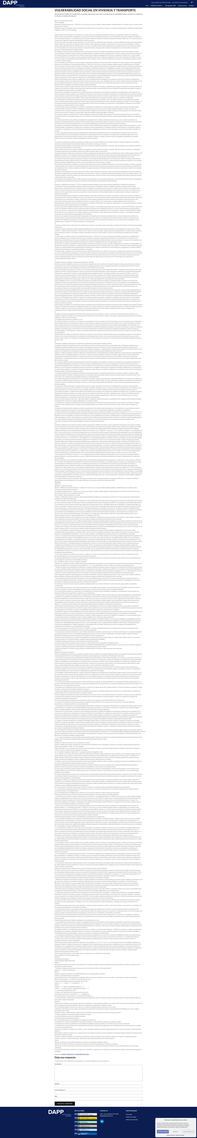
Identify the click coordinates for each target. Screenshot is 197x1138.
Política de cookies (170, 1135)
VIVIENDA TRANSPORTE (67, 1054)
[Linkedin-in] (102, 1121)
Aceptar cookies (163, 1132)
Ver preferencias (188, 1132)
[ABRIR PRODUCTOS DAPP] (162, 6)
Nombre (57, 1084)
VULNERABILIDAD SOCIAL (82, 1054)
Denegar (175, 1132)
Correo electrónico (60, 1090)
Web (56, 1096)
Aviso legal (129, 1114)
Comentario (58, 1064)
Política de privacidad (179, 1135)
